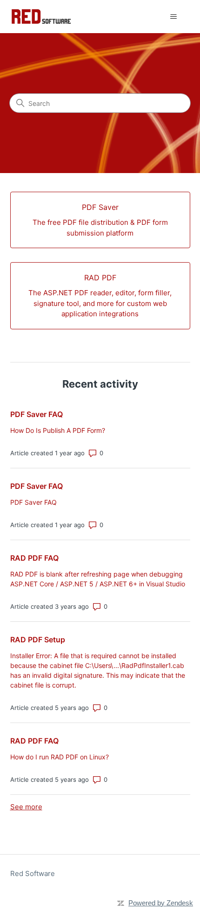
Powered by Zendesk (160, 903)
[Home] (41, 16)
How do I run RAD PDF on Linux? (59, 757)
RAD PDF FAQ (34, 558)
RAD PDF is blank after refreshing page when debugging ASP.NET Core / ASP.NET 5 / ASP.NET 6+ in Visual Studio (97, 579)
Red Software (32, 873)
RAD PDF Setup (37, 639)
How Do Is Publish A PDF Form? (57, 430)
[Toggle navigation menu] (173, 16)
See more (26, 806)
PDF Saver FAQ (36, 414)
